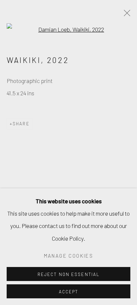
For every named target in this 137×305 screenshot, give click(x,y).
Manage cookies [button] (68, 256)
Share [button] (21, 123)
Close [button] (125, 15)
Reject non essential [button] (68, 274)
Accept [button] (68, 291)
